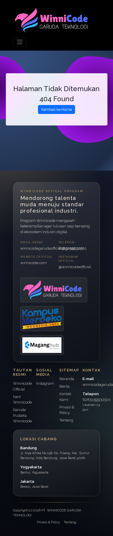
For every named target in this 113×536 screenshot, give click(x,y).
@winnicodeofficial (75, 267)
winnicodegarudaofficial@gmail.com (37, 248)
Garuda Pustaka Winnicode (22, 415)
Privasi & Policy (48, 522)
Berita (64, 386)
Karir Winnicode (22, 400)
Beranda (66, 379)
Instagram (45, 383)
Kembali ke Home (56, 109)
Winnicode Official (22, 386)
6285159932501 (73, 248)
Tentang (66, 420)
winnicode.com (33, 263)
